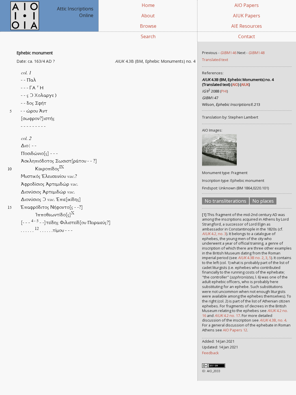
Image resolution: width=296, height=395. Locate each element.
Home (148, 5)
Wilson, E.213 (231, 104)
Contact (246, 36)
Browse (148, 26)
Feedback (210, 352)
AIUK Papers (246, 15)
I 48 (256, 52)
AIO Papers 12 (235, 330)
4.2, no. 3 (214, 233)
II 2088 (210, 91)
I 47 (210, 97)
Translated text (215, 59)
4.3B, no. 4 (273, 320)
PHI (224, 91)
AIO (235, 84)
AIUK (245, 84)
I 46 (228, 52)
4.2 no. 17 (227, 315)
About (148, 15)
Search (148, 36)
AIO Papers (246, 5)
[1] (204, 214)
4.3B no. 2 (251, 257)
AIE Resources (246, 26)
